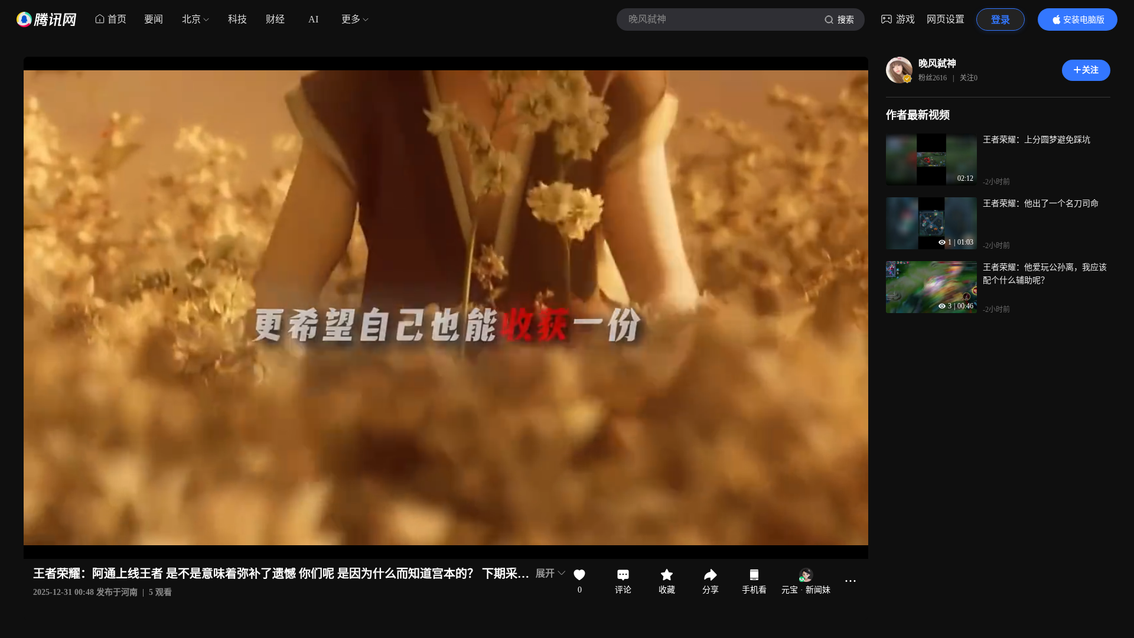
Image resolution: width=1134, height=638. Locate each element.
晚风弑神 (937, 63)
